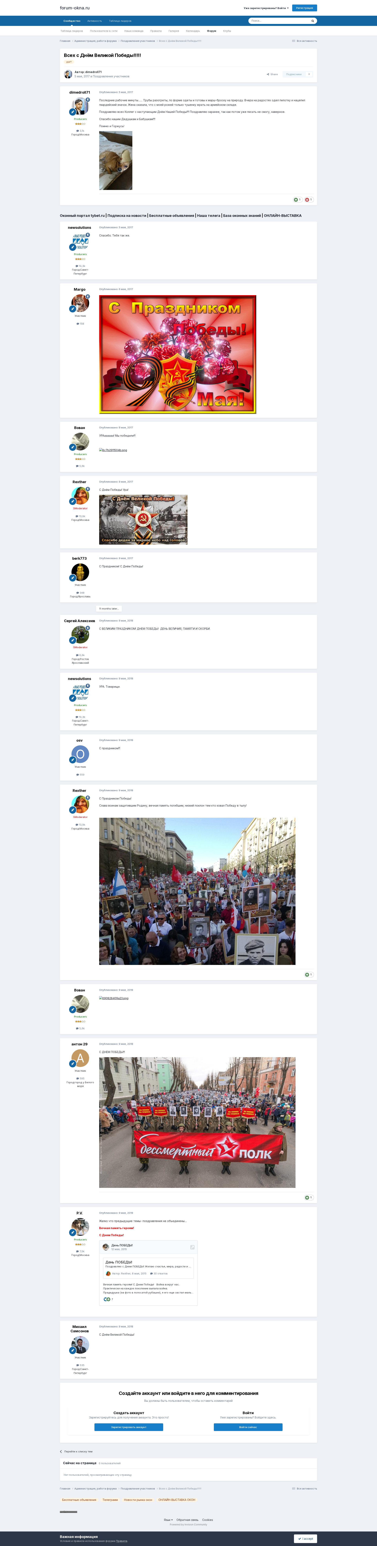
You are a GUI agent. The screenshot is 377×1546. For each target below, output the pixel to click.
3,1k (81, 130)
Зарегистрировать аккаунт (128, 1427)
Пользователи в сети (103, 30)
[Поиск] (312, 21)
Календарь (193, 30)
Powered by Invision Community (188, 1524)
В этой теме (296, 20)
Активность (94, 20)
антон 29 (79, 1044)
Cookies (207, 1519)
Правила (156, 30)
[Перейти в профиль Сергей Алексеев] (80, 634)
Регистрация (304, 7)
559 (81, 774)
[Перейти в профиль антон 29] (80, 1058)
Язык (167, 1519)
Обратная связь (188, 1519)
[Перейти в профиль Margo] (80, 303)
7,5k (81, 1251)
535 (81, 1365)
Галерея (174, 30)
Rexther (79, 482)
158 (81, 323)
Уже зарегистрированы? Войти (265, 8)
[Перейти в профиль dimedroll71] (68, 74)
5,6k (82, 465)
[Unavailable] (115, 160)
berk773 (79, 558)
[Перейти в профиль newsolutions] (80, 241)
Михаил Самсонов (79, 1329)
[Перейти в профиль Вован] (80, 441)
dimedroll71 (93, 72)
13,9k (81, 516)
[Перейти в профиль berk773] (80, 572)
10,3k (81, 265)
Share (273, 74)
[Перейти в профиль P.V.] (80, 1227)
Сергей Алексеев (79, 621)
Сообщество (71, 20)
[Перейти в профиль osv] (80, 754)
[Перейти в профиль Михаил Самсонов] (80, 1345)
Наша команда (133, 30)
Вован (79, 428)
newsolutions (79, 227)
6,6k (82, 655)
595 (81, 1078)
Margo (79, 289)
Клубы (227, 30)
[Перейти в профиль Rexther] (80, 496)
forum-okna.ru (75, 7)
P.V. (80, 1213)
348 (81, 592)
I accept (307, 1538)
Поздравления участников (111, 76)
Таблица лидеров (71, 30)
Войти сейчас (248, 1427)
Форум (211, 30)
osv (79, 740)
